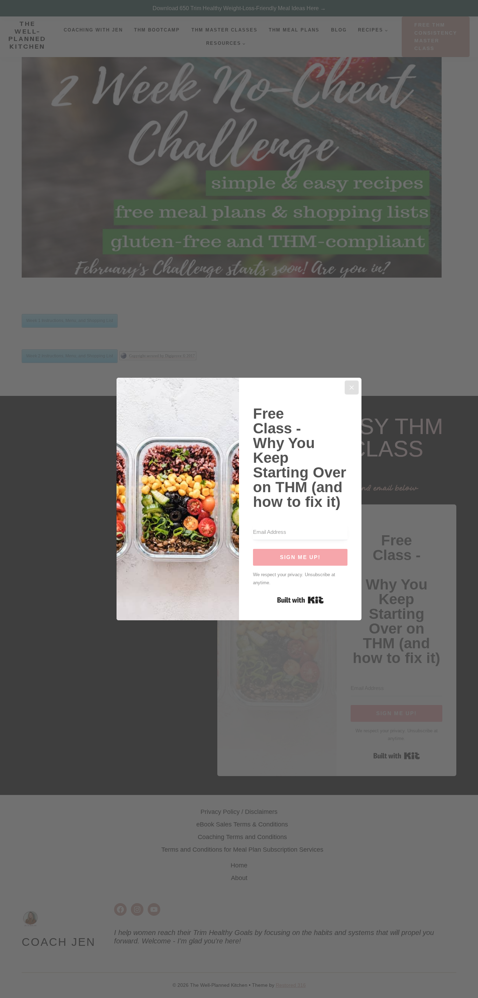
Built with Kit (300, 600)
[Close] (352, 388)
